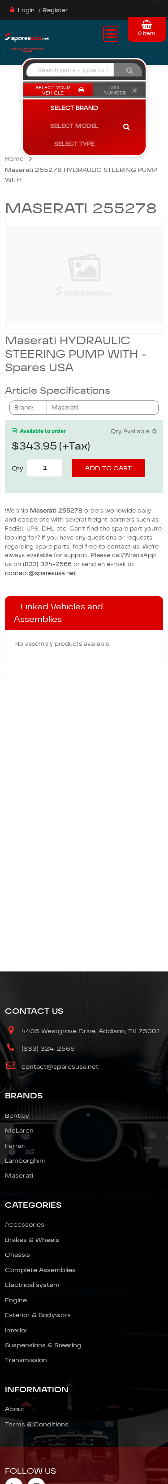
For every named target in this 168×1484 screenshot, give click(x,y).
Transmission (26, 1359)
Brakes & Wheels (32, 1239)
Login (26, 10)
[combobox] (70, 69)
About (15, 1408)
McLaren (19, 1130)
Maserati (19, 1175)
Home (14, 158)
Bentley (17, 1115)
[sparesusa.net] (27, 40)
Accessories (24, 1224)
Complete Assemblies (40, 1269)
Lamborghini (25, 1160)
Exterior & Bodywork (38, 1314)
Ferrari (15, 1145)
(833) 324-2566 (47, 564)
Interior (16, 1330)
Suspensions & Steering (43, 1345)
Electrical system (32, 1284)
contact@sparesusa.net (40, 573)
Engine (16, 1300)
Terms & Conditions (37, 1424)
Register (55, 10)
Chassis (17, 1254)
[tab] (84, 613)
